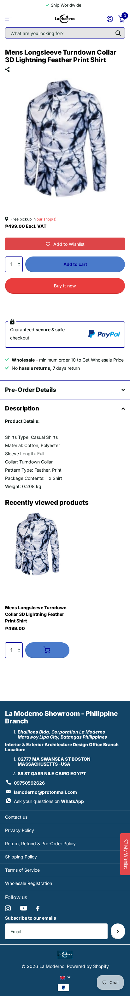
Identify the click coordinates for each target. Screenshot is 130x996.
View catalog (8, 18)
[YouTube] (23, 908)
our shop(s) (46, 219)
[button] (65, 244)
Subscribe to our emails (30, 918)
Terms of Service (22, 870)
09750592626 (29, 783)
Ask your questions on (49, 801)
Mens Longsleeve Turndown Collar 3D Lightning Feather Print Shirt (36, 614)
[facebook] (37, 908)
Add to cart (75, 264)
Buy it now (65, 285)
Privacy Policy (19, 830)
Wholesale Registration (28, 883)
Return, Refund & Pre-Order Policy (40, 843)
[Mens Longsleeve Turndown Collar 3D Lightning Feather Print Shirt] (37, 544)
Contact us (16, 817)
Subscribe (118, 931)
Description (22, 408)
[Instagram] (8, 908)
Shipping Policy (21, 856)
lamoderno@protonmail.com (45, 792)
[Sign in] (109, 19)
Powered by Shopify (88, 966)
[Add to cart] (47, 650)
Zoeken (118, 32)
